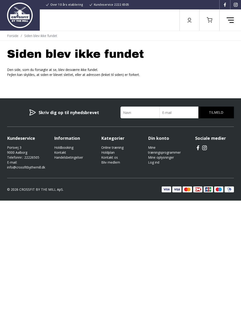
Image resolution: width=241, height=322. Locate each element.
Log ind (153, 162)
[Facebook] (224, 4)
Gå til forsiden (33, 83)
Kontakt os (109, 157)
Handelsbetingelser (68, 157)
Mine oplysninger (161, 157)
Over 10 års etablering (66, 5)
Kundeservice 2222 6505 (111, 5)
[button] (209, 20)
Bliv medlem (110, 162)
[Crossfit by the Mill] (20, 15)
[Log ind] (189, 20)
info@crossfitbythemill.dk (26, 167)
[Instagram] (235, 4)
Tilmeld (216, 112)
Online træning (112, 147)
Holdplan (108, 152)
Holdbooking (63, 147)
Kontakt (60, 152)
